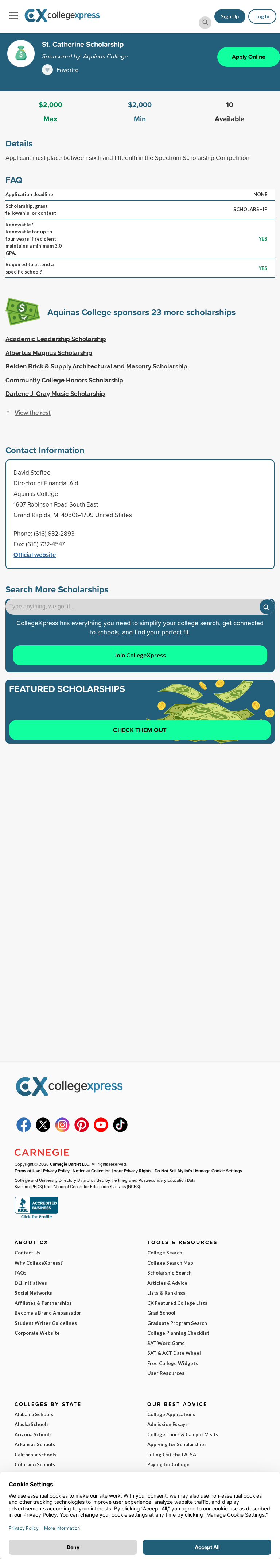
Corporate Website (37, 1333)
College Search (164, 1253)
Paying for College (168, 1464)
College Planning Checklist (178, 1333)
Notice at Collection (92, 1171)
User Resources (165, 1373)
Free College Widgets (172, 1363)
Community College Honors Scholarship (64, 380)
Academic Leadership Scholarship (55, 339)
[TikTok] (120, 1130)
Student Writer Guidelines (46, 1323)
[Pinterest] (82, 1130)
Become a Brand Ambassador (48, 1313)
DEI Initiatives (31, 1283)
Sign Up (230, 16)
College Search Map (170, 1263)
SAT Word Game (166, 1343)
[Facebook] (24, 1130)
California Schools (36, 1454)
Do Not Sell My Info (173, 1171)
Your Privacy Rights (133, 1171)
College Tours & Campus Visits (182, 1434)
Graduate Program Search (177, 1323)
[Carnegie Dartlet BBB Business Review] (36, 1218)
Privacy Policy (56, 1171)
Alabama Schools (34, 1414)
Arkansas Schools (35, 1444)
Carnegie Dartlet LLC (69, 1164)
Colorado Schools (35, 1464)
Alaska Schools (32, 1424)
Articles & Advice (167, 1283)
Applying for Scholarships (177, 1444)
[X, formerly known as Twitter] (43, 1130)
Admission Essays (167, 1424)
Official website (34, 554)
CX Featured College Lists (177, 1303)
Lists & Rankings (166, 1293)
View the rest (33, 412)
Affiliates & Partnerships (43, 1303)
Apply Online (248, 57)
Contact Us (27, 1253)
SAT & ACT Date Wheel (174, 1353)
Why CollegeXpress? (39, 1263)
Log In (262, 16)
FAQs (21, 1273)
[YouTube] (101, 1130)
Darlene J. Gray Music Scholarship (55, 393)
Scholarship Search (169, 1273)
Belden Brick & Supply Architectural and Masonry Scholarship (96, 366)
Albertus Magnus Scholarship (48, 352)
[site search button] (205, 22)
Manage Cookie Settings (218, 1171)
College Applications (171, 1414)
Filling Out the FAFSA (171, 1454)
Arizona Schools (33, 1434)
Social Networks (33, 1293)
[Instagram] (62, 1130)
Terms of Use (27, 1171)
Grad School (161, 1313)
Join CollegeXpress (140, 655)
